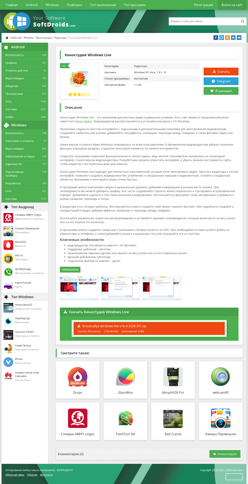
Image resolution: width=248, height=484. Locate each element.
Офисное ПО (13, 164)
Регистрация (203, 5)
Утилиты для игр (16, 70)
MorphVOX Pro (173, 392)
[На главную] (40, 21)
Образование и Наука (19, 156)
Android (32, 5)
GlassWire (125, 392)
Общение (11, 86)
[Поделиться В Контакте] (239, 37)
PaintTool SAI (125, 434)
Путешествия (14, 94)
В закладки (223, 91)
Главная (12, 5)
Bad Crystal (173, 434)
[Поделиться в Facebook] (216, 37)
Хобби (9, 117)
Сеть (8, 101)
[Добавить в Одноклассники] (227, 37)
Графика (11, 63)
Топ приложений (103, 5)
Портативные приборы (14, 173)
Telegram (224, 81)
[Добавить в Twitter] (233, 37)
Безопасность (14, 55)
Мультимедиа (44, 37)
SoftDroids (16, 37)
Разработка (13, 183)
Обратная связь (14, 474)
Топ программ (135, 5)
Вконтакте (46, 474)
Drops (77, 392)
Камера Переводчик (220, 434)
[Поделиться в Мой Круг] (221, 37)
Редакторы (60, 37)
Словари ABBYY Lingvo (77, 434)
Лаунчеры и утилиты (19, 141)
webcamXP (221, 392)
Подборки (74, 5)
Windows (52, 5)
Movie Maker (84, 121)
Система (11, 109)
